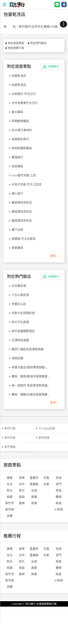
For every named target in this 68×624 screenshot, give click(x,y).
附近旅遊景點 (16, 43)
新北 (10, 490)
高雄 (34, 496)
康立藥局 (17, 112)
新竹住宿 (10, 437)
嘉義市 (34, 477)
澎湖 (58, 477)
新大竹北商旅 (20, 322)
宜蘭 (10, 515)
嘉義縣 (34, 484)
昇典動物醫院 (20, 121)
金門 (58, 484)
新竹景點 (10, 446)
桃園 (10, 496)
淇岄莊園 (17, 358)
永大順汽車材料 (22, 130)
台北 (10, 484)
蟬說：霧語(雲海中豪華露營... (31, 376)
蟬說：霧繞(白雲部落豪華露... (31, 394)
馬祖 (58, 490)
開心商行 (17, 193)
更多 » (54, 255)
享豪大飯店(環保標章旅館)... (30, 367)
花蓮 (46, 477)
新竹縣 (9, 509)
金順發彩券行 (20, 139)
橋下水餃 (17, 229)
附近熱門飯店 (38, 43)
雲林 (22, 503)
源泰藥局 (17, 247)
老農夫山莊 (19, 303)
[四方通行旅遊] (17, 6)
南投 (22, 496)
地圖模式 (53, 66)
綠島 (58, 503)
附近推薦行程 (16, 48)
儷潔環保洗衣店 (22, 202)
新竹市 (9, 503)
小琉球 (58, 509)
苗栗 (22, 477)
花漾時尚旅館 (20, 340)
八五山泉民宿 (20, 294)
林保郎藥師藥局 (22, 148)
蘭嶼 (58, 496)
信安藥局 (17, 166)
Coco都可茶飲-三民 (24, 175)
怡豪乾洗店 (19, 75)
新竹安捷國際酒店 (23, 331)
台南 (34, 490)
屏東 (34, 503)
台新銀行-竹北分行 (24, 93)
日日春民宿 (19, 285)
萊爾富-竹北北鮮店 (24, 238)
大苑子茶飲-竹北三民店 (27, 184)
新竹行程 (10, 428)
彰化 (22, 490)
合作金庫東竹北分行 (25, 102)
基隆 (10, 477)
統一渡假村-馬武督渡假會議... (31, 385)
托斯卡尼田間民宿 (23, 313)
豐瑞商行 (17, 157)
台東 (46, 484)
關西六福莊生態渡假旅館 (28, 349)
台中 (22, 484)
